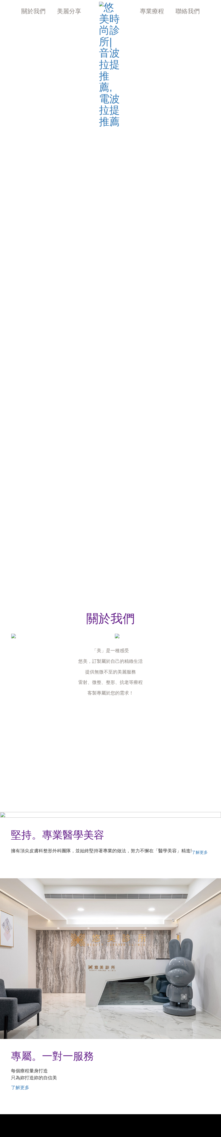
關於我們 (33, 11)
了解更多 (200, 852)
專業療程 (152, 11)
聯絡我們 (188, 11)
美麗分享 (69, 11)
